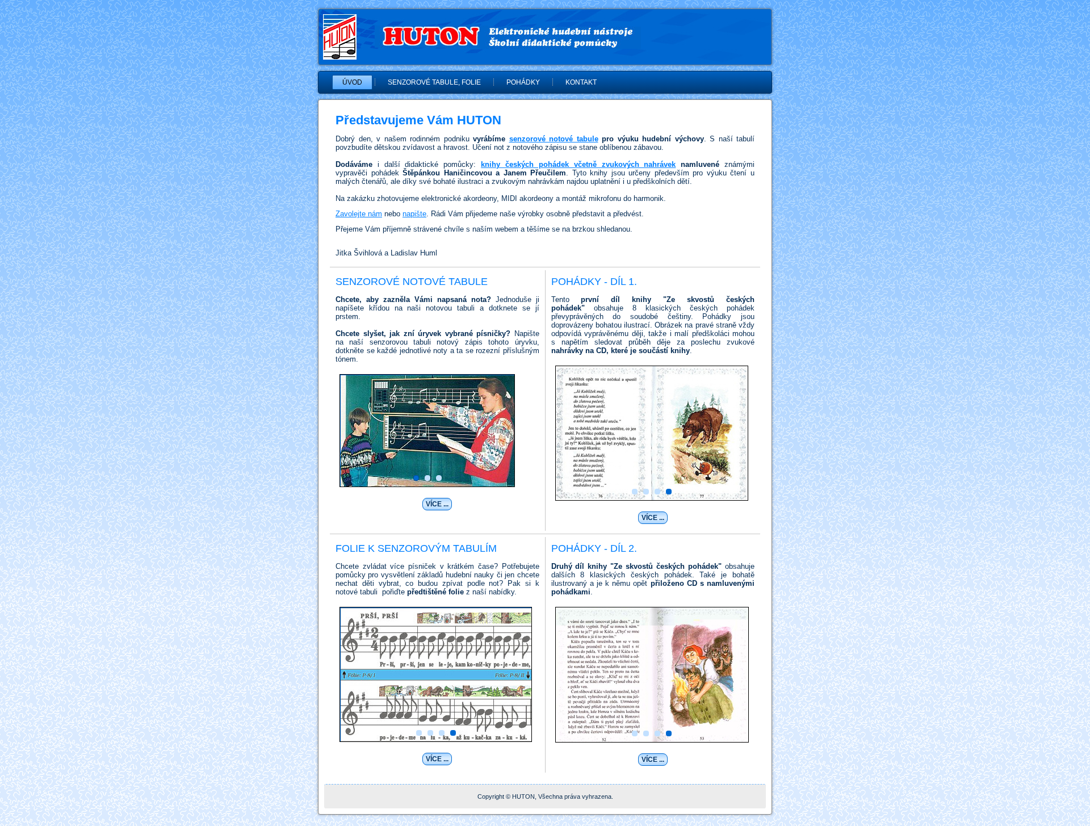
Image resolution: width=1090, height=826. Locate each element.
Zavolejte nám (359, 213)
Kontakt (581, 82)
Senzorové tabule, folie (434, 82)
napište (414, 213)
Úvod (352, 82)
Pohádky (523, 82)
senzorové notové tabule (553, 139)
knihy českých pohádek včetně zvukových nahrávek (578, 164)
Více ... (437, 504)
